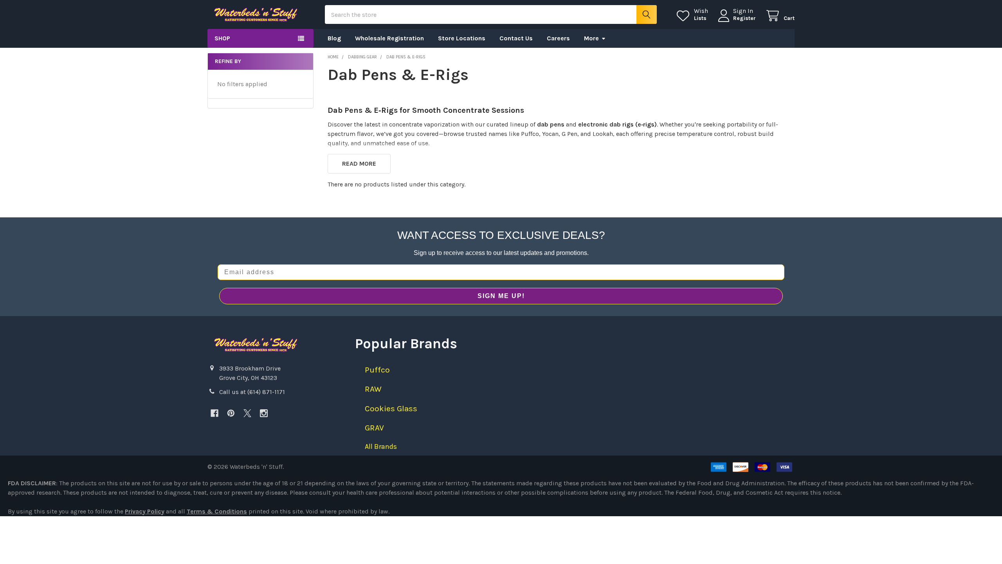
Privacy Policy (144, 511)
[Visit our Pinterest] (231, 413)
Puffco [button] (377, 369)
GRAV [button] (374, 427)
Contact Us (516, 38)
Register (744, 18)
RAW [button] (373, 389)
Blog (334, 38)
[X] (247, 413)
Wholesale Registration (389, 38)
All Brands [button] (381, 446)
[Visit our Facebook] (214, 413)
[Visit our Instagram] (264, 413)
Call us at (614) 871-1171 (252, 392)
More (591, 38)
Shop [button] (222, 38)
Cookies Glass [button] (391, 408)
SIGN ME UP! (501, 296)
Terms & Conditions (217, 511)
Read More (359, 163)
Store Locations (461, 38)
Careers (558, 38)
